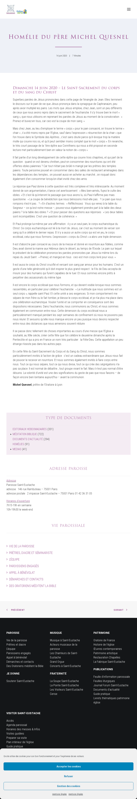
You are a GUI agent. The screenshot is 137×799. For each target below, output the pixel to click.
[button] (129, 9)
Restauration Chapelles (106, 657)
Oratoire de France (104, 640)
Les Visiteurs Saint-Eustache (66, 689)
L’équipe (14, 559)
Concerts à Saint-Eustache (65, 666)
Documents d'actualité (28, 439)
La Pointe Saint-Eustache (64, 685)
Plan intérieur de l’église (20, 742)
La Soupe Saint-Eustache (64, 681)
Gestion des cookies (68, 786)
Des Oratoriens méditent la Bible (32, 586)
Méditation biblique (25, 434)
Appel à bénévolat (22, 572)
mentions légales (59, 794)
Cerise (53, 694)
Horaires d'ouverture (18, 501)
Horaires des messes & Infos (23, 729)
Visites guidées (15, 733)
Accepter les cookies (69, 766)
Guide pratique (101, 694)
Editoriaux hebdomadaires (30, 429)
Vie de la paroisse (21, 546)
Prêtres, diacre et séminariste (31, 553)
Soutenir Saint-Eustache (20, 681)
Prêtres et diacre (16, 644)
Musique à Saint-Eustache (65, 640)
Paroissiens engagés (24, 566)
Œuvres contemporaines (107, 649)
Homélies (18, 444)
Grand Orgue (57, 661)
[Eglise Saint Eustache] (16, 9)
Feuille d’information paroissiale (111, 676)
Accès (10, 720)
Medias (17, 449)
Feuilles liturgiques (104, 681)
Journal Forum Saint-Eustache (110, 685)
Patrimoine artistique (105, 653)
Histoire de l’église (103, 644)
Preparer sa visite (16, 738)
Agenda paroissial (16, 725)
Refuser (68, 776)
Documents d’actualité (106, 689)
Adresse (11, 480)
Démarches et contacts (26, 579)
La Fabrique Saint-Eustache (109, 661)
